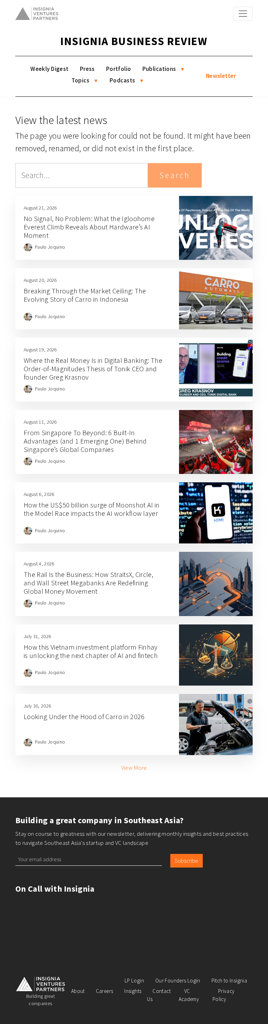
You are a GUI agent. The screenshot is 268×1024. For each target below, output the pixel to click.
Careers (104, 991)
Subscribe (186, 860)
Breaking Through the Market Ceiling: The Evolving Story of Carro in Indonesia (85, 294)
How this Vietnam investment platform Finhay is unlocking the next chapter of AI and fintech (91, 651)
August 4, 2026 (39, 564)
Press (87, 69)
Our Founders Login (177, 980)
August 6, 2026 (39, 494)
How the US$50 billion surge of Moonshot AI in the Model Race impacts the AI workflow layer (91, 509)
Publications (159, 69)
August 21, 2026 (40, 208)
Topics (81, 80)
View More (134, 767)
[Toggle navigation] (243, 14)
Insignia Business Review (133, 41)
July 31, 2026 (37, 636)
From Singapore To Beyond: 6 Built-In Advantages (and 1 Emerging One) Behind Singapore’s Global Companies (85, 441)
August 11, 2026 (40, 422)
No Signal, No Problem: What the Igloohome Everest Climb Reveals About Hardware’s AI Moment (89, 227)
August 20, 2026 (40, 280)
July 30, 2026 (37, 706)
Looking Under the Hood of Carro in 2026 (84, 716)
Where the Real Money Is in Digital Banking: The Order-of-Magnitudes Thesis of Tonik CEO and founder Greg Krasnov (93, 368)
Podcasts (122, 80)
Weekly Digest (49, 69)
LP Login (134, 980)
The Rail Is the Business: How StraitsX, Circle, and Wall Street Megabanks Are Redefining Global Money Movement (88, 582)
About (78, 991)
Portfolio (118, 69)
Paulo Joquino (50, 247)
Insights (132, 991)
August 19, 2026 (40, 349)
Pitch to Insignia (229, 980)
